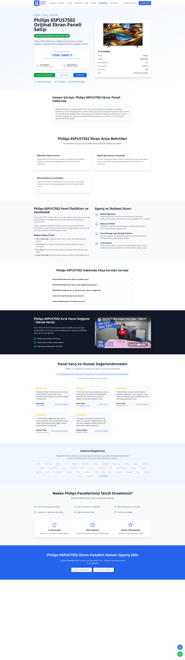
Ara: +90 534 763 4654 (103, 570)
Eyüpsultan (102, 468)
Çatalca (64, 468)
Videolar (93, 3)
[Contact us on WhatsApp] (180, 655)
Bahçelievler (85, 464)
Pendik (77, 472)
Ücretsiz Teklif (145, 3)
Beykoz (135, 464)
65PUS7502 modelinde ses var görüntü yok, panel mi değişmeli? (76, 290)
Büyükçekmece (53, 468)
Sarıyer (97, 472)
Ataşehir (58, 464)
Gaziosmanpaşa (121, 468)
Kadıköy (142, 468)
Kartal (48, 472)
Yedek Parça (78, 3)
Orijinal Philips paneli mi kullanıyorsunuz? (68, 301)
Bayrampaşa (117, 464)
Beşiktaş (127, 464)
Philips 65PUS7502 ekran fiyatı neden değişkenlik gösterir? (74, 285)
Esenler (82, 468)
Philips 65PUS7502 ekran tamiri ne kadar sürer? (70, 279)
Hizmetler (61, 3)
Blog (86, 3)
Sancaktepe (87, 472)
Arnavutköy (48, 464)
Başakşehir (105, 464)
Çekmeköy (73, 468)
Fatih (110, 468)
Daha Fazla (113, 3)
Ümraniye (146, 472)
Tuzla (138, 472)
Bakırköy (95, 464)
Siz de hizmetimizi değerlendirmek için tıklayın (92, 378)
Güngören (133, 468)
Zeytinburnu (90, 476)
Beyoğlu (42, 468)
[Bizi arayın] (180, 648)
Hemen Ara (80, 75)
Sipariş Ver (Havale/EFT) (44, 75)
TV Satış (69, 3)
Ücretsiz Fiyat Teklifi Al (81, 570)
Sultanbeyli (118, 472)
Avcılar (66, 464)
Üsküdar (80, 476)
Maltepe (69, 472)
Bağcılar (75, 464)
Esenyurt (92, 468)
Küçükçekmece (58, 472)
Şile (104, 472)
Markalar (37, 15)
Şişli (110, 472)
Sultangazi (129, 472)
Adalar (39, 464)
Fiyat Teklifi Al (64, 75)
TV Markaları (103, 3)
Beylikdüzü (144, 464)
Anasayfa (52, 3)
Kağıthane (38, 472)
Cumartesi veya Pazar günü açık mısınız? (68, 296)
